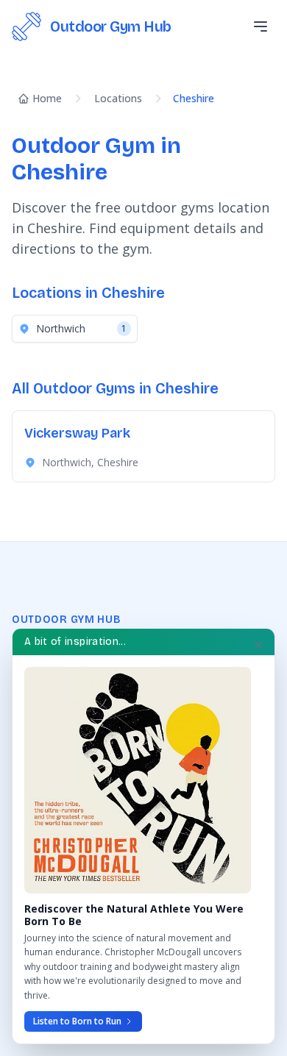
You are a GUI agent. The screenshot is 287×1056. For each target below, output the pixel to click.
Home (47, 98)
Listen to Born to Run (77, 1021)
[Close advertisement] (258, 645)
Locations (118, 98)
